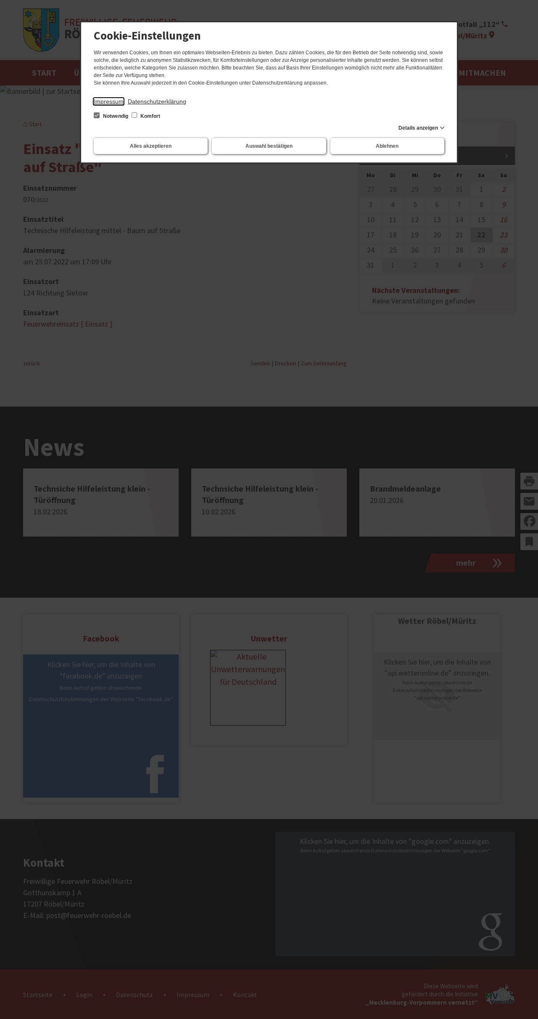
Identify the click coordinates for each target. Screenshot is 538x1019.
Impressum (109, 101)
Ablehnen (387, 146)
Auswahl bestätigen (269, 146)
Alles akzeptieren (150, 146)
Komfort (149, 116)
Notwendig (115, 116)
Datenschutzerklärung (157, 101)
